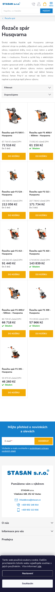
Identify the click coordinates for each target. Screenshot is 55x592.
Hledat (46, 11)
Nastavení (27, 573)
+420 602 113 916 (29, 509)
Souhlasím (27, 583)
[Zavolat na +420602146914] (33, 4)
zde (39, 566)
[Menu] (51, 4)
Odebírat (43, 441)
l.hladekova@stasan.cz (30, 499)
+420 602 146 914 (29, 504)
